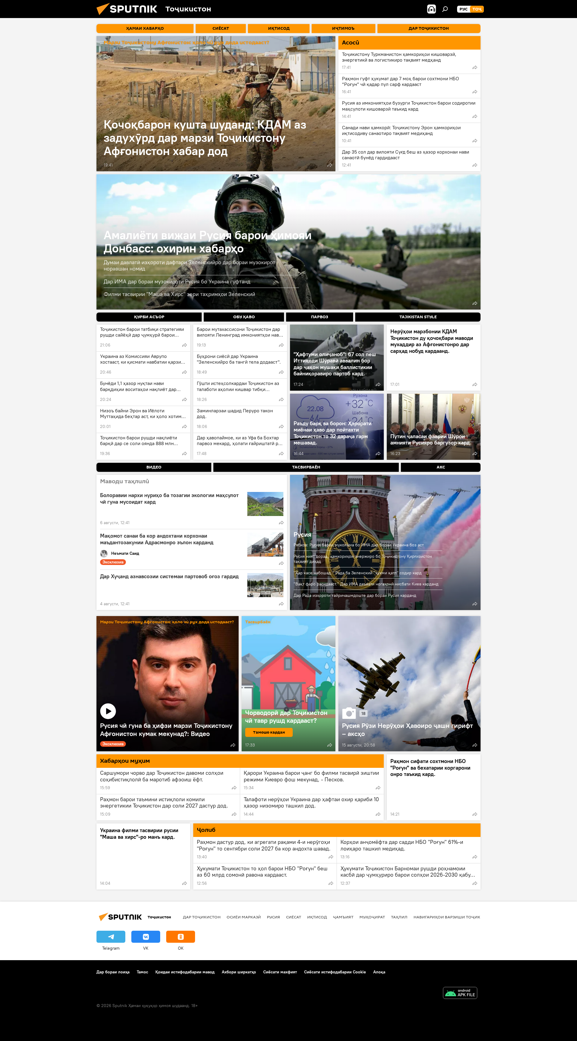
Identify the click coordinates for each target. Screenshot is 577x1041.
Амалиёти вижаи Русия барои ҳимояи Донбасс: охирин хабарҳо (208, 241)
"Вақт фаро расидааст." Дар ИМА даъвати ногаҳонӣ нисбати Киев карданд (366, 584)
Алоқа (379, 972)
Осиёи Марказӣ (244, 917)
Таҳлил (399, 917)
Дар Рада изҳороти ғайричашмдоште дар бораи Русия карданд (355, 595)
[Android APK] (460, 993)
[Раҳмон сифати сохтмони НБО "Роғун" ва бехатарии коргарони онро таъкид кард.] (434, 787)
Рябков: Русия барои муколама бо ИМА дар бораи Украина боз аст (359, 545)
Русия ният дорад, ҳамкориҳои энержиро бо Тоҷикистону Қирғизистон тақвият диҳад (363, 559)
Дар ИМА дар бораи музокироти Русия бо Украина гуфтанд (177, 281)
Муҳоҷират (372, 917)
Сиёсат (293, 917)
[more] (330, 165)
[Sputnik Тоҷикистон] (129, 16)
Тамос (142, 972)
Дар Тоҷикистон (202, 917)
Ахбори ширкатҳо (239, 972)
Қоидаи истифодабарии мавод (185, 972)
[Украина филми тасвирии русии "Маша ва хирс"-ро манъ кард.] (143, 856)
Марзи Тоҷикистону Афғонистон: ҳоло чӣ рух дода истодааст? (186, 43)
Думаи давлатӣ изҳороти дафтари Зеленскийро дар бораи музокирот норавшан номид (189, 265)
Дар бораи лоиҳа (113, 972)
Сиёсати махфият (280, 972)
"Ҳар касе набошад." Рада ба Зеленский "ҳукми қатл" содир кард (358, 572)
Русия (302, 534)
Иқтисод (317, 917)
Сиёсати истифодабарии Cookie (335, 972)
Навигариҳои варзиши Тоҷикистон (454, 917)
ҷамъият (343, 917)
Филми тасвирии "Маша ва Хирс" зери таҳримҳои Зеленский (179, 294)
